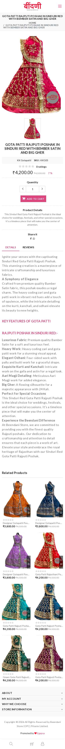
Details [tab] (10, 247)
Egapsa (41, 733)
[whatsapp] (34, 238)
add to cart (35, 198)
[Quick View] (28, 509)
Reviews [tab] (28, 247)
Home (32, 22)
